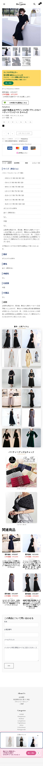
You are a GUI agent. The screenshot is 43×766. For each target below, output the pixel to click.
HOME (21, 714)
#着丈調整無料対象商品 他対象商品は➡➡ (16, 141)
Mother (21, 718)
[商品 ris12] (31, 358)
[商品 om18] (31, 378)
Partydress (10, 88)
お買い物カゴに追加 (24, 133)
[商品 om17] (11, 418)
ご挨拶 (22, 704)
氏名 (5, 622)
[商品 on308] (31, 438)
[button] (34, 4)
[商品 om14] (11, 378)
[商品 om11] (11, 398)
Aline (21, 725)
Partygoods (21, 729)
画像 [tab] (26, 163)
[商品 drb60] (11, 338)
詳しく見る (8, 83)
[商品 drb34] (11, 438)
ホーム (4, 88)
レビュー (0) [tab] (36, 163)
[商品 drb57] (31, 398)
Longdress (21, 721)
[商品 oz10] (11, 358)
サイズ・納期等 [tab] (7, 163)
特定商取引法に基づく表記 (21, 699)
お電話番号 (8, 629)
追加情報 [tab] (16, 163)
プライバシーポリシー (21, 701)
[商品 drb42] (31, 418)
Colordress (21, 727)
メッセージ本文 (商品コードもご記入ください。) (20, 647)
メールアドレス (9, 640)
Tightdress (21, 723)
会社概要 (21, 697)
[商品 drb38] (31, 338)
